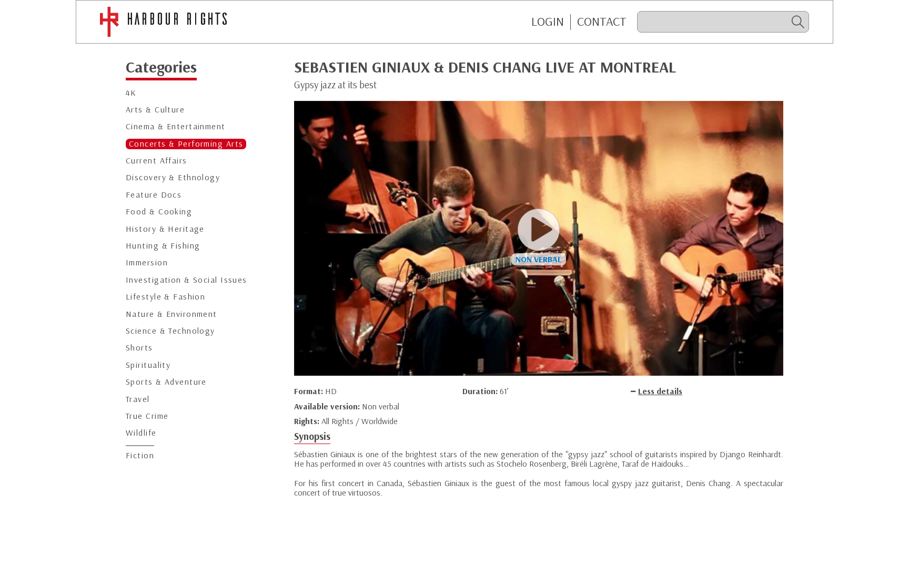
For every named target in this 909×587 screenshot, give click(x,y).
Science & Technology (170, 331)
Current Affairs (156, 161)
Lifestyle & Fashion (165, 297)
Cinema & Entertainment (176, 126)
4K (131, 93)
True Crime (147, 416)
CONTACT (602, 21)
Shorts (139, 348)
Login (547, 21)
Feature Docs (153, 195)
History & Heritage (165, 229)
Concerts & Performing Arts (186, 144)
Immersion (147, 262)
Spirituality (148, 365)
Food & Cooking (159, 212)
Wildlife (141, 433)
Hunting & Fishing (163, 246)
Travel (138, 399)
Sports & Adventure (166, 382)
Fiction (140, 455)
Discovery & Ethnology (173, 177)
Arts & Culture (155, 110)
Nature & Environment (171, 314)
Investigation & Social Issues (186, 280)
